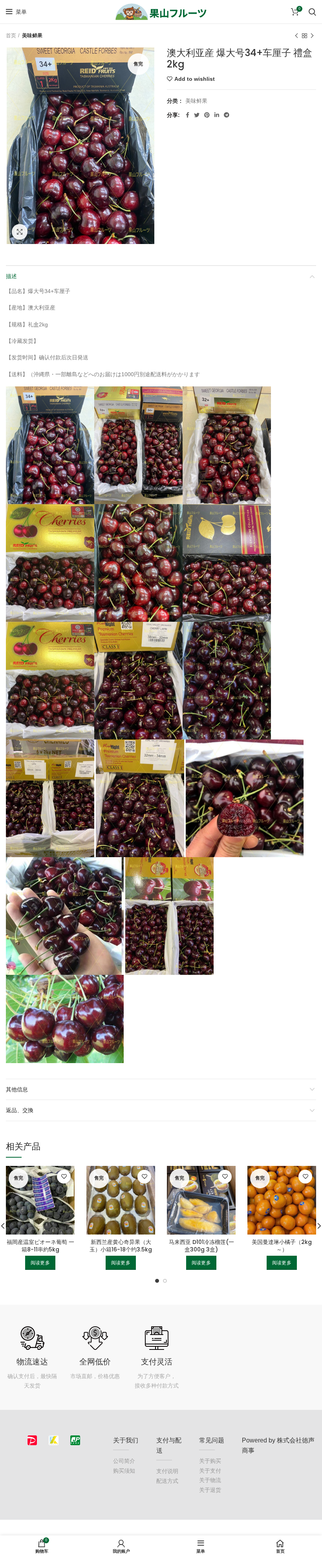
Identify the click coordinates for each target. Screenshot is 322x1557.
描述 (11, 276)
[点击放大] (19, 232)
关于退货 (210, 1490)
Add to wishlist (194, 79)
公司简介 (124, 1461)
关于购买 (210, 1461)
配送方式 (167, 1481)
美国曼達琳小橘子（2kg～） (282, 1246)
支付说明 (167, 1471)
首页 (11, 35)
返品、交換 (19, 1110)
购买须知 (124, 1471)
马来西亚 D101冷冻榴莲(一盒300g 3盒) (201, 1246)
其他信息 (17, 1089)
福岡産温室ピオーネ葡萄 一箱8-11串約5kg (40, 1246)
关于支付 (210, 1471)
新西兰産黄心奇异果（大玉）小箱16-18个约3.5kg (121, 1246)
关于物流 (210, 1480)
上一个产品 (296, 36)
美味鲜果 (32, 35)
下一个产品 (312, 36)
